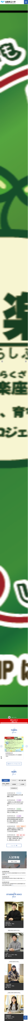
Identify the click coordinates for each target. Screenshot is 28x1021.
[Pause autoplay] (9, 717)
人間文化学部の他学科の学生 (14, 992)
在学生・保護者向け (5, 784)
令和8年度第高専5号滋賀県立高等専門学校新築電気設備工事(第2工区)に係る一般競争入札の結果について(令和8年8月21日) (15, 820)
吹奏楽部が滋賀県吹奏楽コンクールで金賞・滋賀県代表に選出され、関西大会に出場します (13, 756)
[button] (1, 746)
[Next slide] (26, 361)
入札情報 (22, 784)
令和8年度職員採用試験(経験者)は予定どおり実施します (15, 811)
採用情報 (14, 784)
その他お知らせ (14, 788)
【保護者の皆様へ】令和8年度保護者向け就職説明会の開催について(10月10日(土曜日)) (15, 829)
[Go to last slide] (2, 361)
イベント (14, 780)
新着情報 (6, 780)
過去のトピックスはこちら (14, 764)
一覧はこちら (14, 721)
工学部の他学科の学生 (14, 961)
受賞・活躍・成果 (22, 780)
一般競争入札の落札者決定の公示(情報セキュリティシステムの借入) (15, 803)
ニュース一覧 (14, 845)
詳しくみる (14, 861)
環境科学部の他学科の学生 (14, 930)
